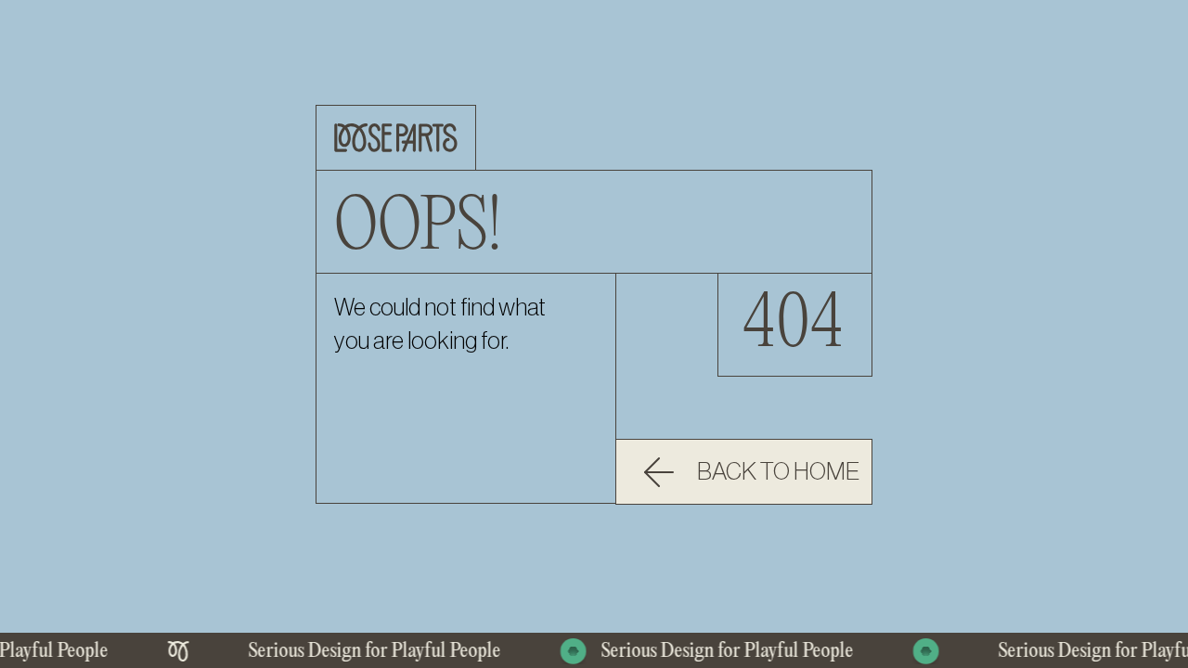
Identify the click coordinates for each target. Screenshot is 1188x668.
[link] (743, 472)
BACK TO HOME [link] (778, 472)
